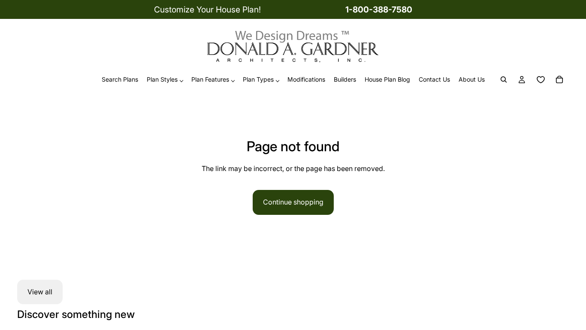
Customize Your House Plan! (207, 9)
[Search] (503, 79)
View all (39, 291)
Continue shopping (293, 202)
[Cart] (559, 79)
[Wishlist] (540, 79)
